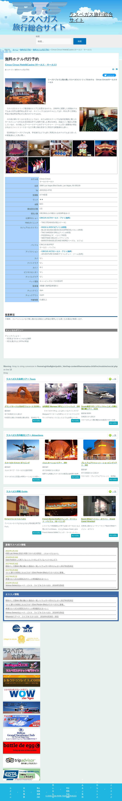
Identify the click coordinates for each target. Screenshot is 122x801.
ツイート (110, 75)
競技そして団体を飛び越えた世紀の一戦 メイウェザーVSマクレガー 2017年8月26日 (39, 566)
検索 (38, 36)
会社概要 (24, 792)
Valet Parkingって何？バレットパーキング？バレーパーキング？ (31, 560)
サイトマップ (111, 789)
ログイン (10, 792)
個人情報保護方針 (38, 792)
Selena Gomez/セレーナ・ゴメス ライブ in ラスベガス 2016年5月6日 (35, 585)
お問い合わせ (53, 789)
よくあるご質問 (82, 788)
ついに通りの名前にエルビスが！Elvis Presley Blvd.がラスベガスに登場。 (35, 573)
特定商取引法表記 (67, 792)
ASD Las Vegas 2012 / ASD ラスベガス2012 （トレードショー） (32, 553)
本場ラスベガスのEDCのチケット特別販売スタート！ (27, 579)
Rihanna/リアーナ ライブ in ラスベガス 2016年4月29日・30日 (32, 617)
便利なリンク (97, 789)
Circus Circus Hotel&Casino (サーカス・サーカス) (31, 64)
